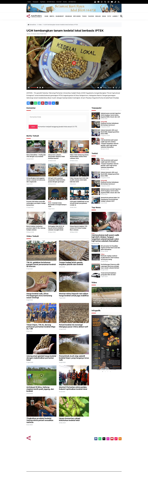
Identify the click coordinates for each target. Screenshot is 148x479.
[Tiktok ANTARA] (115, 2)
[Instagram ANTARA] (108, 2)
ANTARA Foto (72, 1)
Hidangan (68, 16)
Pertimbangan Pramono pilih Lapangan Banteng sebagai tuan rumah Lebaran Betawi (110, 266)
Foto (109, 16)
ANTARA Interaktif (81, 450)
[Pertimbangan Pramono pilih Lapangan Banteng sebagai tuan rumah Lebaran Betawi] (96, 267)
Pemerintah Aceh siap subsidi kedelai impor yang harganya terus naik (74, 358)
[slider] (34, 87)
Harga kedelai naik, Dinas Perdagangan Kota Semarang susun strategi (39, 296)
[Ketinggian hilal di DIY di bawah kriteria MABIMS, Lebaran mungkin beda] (57, 218)
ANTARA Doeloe (80, 456)
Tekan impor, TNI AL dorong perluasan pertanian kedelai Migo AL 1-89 (40, 327)
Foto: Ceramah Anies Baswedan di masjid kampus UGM (57, 204)
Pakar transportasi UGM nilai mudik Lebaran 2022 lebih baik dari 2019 (79, 180)
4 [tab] (109, 308)
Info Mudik (77, 16)
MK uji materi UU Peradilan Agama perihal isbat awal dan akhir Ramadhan (110, 247)
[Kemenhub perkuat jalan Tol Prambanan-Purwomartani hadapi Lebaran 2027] (96, 200)
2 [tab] (104, 308)
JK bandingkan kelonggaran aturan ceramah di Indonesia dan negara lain (35, 180)
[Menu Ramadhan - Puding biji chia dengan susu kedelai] (36, 146)
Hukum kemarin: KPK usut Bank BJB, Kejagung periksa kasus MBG (110, 131)
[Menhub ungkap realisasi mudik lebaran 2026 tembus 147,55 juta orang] (96, 257)
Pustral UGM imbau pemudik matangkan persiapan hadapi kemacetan (36, 203)
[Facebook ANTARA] (98, 2)
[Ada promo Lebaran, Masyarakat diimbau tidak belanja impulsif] (57, 146)
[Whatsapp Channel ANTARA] (102, 2)
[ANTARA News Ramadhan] (35, 438)
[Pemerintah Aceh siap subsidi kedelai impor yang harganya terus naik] (74, 344)
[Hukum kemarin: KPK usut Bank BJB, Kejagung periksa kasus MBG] (96, 132)
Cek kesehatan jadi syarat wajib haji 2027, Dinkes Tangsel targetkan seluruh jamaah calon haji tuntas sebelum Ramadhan (109, 143)
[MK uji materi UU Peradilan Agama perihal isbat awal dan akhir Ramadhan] (96, 248)
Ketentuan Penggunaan (108, 450)
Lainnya (115, 16)
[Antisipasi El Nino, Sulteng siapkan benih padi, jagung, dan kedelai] (41, 375)
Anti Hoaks (78, 447)
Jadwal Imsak (55, 465)
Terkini (29, 1)
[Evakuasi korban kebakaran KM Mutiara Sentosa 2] (96, 124)
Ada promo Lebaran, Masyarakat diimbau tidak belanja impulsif (56, 156)
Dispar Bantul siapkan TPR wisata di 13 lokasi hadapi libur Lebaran (78, 228)
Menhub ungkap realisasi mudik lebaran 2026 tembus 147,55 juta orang (110, 257)
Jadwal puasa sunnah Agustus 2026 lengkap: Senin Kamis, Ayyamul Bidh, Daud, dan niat (111, 115)
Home (46, 16)
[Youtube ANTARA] (112, 2)
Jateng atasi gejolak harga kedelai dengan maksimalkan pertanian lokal (41, 358)
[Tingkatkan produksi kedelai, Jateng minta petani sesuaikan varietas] (41, 406)
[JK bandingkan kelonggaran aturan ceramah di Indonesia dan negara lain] (36, 170)
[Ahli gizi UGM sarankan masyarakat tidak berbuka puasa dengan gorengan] (57, 170)
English (98, 16)
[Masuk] (95, 2)
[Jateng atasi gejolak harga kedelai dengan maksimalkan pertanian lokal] (41, 344)
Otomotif (58, 1)
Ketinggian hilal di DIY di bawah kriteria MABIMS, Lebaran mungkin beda (56, 228)
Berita (52, 16)
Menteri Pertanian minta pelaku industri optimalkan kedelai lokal (73, 388)
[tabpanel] (107, 297)
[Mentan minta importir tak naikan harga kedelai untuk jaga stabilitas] (74, 282)
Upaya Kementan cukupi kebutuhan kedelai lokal (69, 419)
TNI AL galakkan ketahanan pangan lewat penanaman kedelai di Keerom (41, 264)
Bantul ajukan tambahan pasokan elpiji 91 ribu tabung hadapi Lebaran (35, 228)
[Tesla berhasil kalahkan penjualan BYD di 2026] (96, 275)
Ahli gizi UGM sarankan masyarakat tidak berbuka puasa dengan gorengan (56, 180)
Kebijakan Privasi (105, 453)
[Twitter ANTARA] (105, 2)
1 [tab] (101, 308)
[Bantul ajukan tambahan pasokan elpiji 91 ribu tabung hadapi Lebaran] (36, 218)
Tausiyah (91, 16)
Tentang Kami (104, 459)
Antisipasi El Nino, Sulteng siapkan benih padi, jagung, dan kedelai (40, 389)
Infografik (104, 121)
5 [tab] (112, 308)
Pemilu (65, 1)
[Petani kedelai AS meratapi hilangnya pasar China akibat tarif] (74, 313)
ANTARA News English (107, 444)
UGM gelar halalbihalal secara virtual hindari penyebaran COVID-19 (79, 203)
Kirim (33, 126)
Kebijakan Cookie (105, 456)
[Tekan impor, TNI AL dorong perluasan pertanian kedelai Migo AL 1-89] (41, 313)
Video (40, 24)
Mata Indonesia (80, 453)
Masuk (102, 447)
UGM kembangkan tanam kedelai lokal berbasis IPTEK (61, 24)
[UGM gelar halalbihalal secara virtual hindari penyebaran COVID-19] (79, 193)
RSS (101, 465)
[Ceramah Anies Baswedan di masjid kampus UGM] (57, 193)
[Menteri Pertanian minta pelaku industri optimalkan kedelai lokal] (74, 375)
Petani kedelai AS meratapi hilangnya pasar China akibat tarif (73, 326)
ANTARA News (51, 1)
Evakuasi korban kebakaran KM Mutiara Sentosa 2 (105, 365)
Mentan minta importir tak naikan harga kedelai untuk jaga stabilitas (74, 295)
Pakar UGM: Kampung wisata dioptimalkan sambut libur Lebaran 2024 (79, 156)
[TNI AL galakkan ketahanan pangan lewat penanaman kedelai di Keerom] (41, 250)
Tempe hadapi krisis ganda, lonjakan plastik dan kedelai (71, 263)
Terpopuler (35, 1)
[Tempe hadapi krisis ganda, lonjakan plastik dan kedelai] (74, 250)
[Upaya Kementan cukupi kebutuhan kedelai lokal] (74, 406)
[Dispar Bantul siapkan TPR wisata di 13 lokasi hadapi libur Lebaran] (79, 218)
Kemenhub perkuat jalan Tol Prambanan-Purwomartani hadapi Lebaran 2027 (110, 199)
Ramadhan (32, 24)
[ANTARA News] (34, 16)
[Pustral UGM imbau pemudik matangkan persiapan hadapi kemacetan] (36, 193)
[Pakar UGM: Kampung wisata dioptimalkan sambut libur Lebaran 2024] (79, 146)
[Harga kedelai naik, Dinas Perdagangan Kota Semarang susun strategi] (41, 282)
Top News (42, 1)
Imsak (104, 16)
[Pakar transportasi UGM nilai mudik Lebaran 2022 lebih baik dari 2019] (79, 170)
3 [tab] (106, 308)
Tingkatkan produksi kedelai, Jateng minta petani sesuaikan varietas (39, 420)
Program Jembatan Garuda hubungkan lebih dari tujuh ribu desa (104, 301)
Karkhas (78, 444)
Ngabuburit (60, 16)
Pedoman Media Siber (107, 462)
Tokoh (84, 16)
